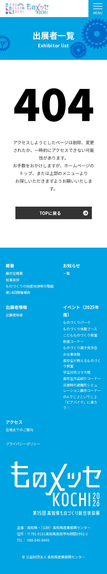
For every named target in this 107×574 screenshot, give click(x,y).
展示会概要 (14, 273)
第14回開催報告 (18, 292)
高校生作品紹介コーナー (82, 378)
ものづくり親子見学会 (80, 347)
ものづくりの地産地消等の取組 (30, 286)
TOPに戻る (50, 213)
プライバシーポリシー (23, 443)
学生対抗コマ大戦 (76, 372)
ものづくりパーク (76, 322)
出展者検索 (14, 314)
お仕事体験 (71, 354)
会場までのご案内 (19, 429)
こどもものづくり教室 (80, 335)
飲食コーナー (73, 341)
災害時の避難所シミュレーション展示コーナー (82, 387)
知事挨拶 (12, 279)
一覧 (66, 273)
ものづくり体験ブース (80, 328)
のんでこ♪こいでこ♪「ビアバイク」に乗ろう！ (80, 402)
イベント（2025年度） (81, 311)
